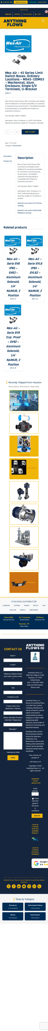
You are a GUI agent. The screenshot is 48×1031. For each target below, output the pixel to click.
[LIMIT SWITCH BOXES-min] (24, 50)
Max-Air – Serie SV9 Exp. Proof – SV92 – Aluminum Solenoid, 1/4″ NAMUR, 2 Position (13, 346)
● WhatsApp (32, 2)
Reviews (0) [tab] (7, 161)
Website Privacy (9, 880)
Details (13, 246)
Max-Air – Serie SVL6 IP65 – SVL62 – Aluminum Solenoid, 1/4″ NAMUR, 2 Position (35, 277)
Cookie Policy (35, 880)
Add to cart (30, 132)
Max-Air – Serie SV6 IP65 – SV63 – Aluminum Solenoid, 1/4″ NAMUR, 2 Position (13, 277)
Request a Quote (20, 2)
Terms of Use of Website (22, 880)
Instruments (16, 146)
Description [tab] (7, 156)
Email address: (35, 790)
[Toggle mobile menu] (43, 20)
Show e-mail (24, 10)
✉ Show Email (42, 2)
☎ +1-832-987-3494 (6, 2)
